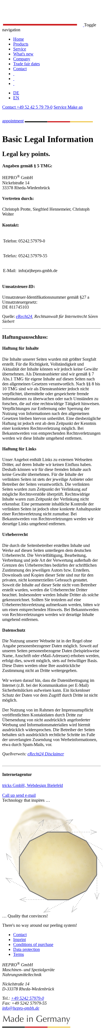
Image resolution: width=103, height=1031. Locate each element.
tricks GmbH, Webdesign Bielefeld (32, 785)
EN (16, 97)
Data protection (26, 949)
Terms (18, 954)
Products (20, 44)
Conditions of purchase (33, 944)
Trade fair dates (26, 63)
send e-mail (26, 795)
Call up (9, 795)
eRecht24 (24, 316)
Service (19, 49)
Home (18, 39)
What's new (23, 54)
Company (21, 59)
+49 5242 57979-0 (27, 998)
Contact (20, 68)
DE (16, 93)
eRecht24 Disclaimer (45, 754)
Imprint (19, 939)
